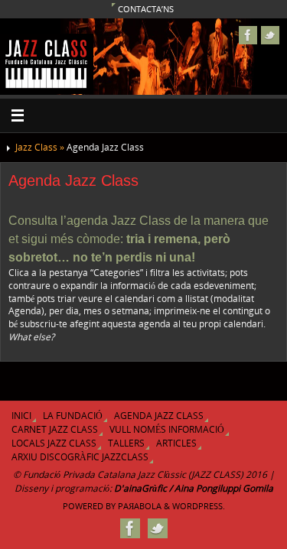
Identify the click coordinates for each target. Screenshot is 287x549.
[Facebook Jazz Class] (248, 35)
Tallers (126, 443)
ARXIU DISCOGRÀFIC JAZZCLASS (79, 456)
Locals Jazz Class (53, 443)
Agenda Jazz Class (159, 415)
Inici (21, 415)
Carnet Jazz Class (54, 429)
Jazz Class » (41, 147)
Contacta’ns (146, 9)
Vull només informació (166, 429)
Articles (176, 443)
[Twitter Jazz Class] (270, 35)
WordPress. (198, 506)
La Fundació (73, 415)
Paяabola (139, 506)
